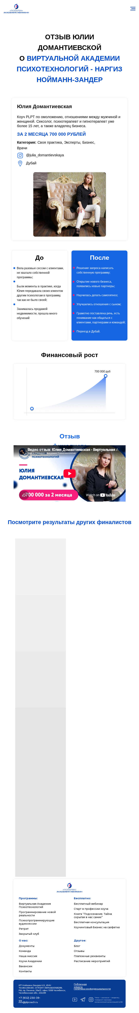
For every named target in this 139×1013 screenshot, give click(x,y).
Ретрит (24, 928)
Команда (25, 951)
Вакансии (25, 966)
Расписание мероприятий (92, 961)
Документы (26, 946)
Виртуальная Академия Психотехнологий (35, 905)
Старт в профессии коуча (91, 908)
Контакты (25, 971)
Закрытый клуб (29, 933)
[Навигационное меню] (132, 9)
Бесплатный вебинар (88, 903)
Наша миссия (28, 956)
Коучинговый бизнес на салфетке (97, 927)
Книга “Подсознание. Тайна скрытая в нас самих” (93, 915)
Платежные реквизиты (89, 956)
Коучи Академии (30, 961)
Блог (77, 946)
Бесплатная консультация (91, 922)
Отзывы (79, 951)
